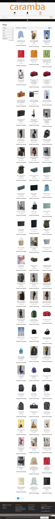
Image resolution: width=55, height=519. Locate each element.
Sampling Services (18, 510)
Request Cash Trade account (20, 509)
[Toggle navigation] (27, 20)
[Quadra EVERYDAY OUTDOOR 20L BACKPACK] (34, 313)
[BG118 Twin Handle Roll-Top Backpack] (21, 169)
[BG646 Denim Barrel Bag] (21, 205)
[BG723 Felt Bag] (34, 205)
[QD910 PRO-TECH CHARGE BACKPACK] (34, 133)
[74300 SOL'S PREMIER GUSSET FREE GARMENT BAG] (34, 94)
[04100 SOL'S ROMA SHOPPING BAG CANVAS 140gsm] (46, 481)
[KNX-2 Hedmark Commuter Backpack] (46, 405)
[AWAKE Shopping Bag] (21, 331)
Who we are (4, 506)
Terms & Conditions (31, 509)
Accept (45, 517)
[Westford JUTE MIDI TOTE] (34, 331)
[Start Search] (51, 17)
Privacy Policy (30, 508)
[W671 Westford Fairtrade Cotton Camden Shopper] (46, 441)
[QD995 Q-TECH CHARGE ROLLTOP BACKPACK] (21, 295)
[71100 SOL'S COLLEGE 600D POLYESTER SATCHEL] (21, 113)
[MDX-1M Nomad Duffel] (46, 313)
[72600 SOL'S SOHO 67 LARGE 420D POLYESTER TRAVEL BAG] (34, 113)
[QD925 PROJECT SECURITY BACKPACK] (21, 133)
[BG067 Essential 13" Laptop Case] (46, 169)
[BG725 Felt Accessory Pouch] (46, 205)
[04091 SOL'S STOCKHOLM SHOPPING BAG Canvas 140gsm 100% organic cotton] (46, 53)
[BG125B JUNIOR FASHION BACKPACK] (34, 369)
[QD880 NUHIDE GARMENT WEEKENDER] (34, 151)
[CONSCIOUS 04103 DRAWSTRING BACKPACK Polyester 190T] (34, 481)
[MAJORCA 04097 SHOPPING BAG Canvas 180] (21, 53)
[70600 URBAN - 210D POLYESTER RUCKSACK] (21, 34)
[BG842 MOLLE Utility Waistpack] (34, 259)
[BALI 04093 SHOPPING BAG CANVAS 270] (21, 481)
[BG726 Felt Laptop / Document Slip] (21, 223)
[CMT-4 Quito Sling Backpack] (21, 405)
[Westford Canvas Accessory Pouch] (46, 423)
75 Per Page (18, 27)
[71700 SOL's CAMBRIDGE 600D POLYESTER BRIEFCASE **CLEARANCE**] (46, 113)
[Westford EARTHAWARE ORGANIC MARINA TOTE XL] (46, 331)
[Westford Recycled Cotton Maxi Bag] (34, 441)
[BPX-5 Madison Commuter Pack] (34, 387)
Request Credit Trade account (20, 508)
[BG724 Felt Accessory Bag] (46, 241)
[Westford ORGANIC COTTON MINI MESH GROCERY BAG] (21, 350)
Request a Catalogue (19, 506)
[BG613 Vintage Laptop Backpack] (21, 423)
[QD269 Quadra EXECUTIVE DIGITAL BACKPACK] (34, 350)
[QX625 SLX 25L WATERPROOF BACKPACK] (46, 350)
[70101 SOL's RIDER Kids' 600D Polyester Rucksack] (46, 94)
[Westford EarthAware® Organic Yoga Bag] (34, 423)
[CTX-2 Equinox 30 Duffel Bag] (46, 369)
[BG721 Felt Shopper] (21, 241)
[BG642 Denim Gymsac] (46, 187)
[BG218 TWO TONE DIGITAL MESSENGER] (46, 151)
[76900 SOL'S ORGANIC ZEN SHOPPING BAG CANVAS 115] (46, 34)
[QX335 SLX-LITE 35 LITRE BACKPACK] (21, 277)
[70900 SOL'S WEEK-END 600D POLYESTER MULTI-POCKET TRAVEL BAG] (21, 94)
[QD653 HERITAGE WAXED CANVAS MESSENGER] (46, 277)
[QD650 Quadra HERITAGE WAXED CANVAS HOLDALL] (46, 295)
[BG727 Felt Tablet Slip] (34, 223)
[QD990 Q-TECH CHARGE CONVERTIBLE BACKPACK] (34, 295)
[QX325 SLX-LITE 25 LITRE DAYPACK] (34, 277)
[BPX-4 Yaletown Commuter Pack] (46, 387)
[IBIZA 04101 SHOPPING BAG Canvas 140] (34, 53)
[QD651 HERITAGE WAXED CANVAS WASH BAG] (46, 259)
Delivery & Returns (31, 506)
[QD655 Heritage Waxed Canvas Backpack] (21, 313)
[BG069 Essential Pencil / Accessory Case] (21, 187)
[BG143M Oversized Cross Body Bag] (34, 169)
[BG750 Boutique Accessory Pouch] (21, 259)
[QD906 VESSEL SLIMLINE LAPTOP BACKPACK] (46, 133)
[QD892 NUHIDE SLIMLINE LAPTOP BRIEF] (21, 151)
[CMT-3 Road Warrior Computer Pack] (21, 387)
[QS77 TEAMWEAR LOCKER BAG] (21, 369)
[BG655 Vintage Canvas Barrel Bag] (34, 241)
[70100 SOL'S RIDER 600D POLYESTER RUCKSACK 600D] (34, 34)
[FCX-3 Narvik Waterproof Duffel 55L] (34, 405)
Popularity (24, 27)
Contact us (4, 508)
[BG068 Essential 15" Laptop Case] (34, 187)
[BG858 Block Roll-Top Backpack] (46, 223)
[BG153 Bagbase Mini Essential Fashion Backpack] (21, 441)
